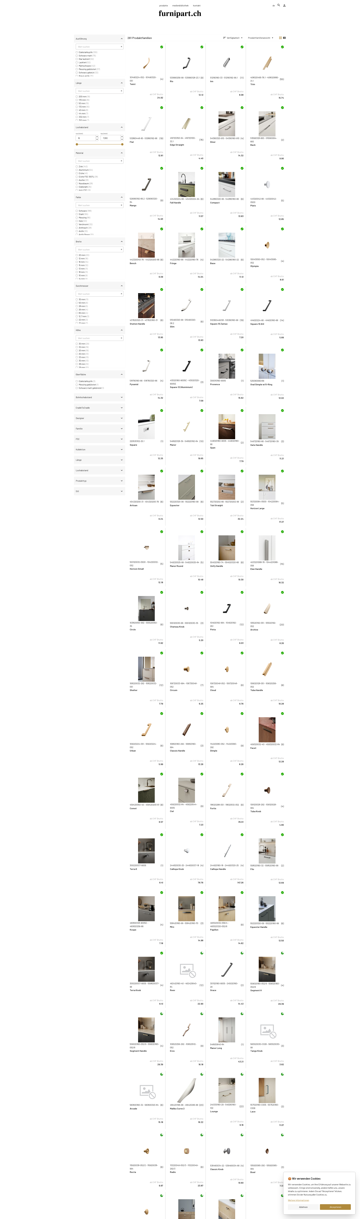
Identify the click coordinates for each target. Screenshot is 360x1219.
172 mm (84, 106)
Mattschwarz (87, 65)
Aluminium (86, 169)
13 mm (83, 268)
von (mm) (79, 133)
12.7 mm (84, 316)
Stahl (83, 214)
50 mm (84, 103)
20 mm (84, 255)
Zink (83, 166)
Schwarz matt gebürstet (91, 388)
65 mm (83, 312)
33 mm (83, 357)
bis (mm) (104, 133)
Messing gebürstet (89, 69)
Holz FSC (85, 190)
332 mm (84, 116)
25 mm (83, 353)
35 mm (83, 360)
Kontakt (197, 5)
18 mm (83, 272)
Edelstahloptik (88, 52)
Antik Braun (86, 234)
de (274, 5)
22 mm (83, 319)
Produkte (163, 5)
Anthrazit (85, 227)
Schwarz (85, 210)
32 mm (83, 323)
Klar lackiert (86, 59)
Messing (84, 217)
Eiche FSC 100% (88, 176)
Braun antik (86, 75)
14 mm (83, 278)
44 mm (83, 113)
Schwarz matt (87, 55)
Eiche (83, 173)
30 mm (83, 299)
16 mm (83, 261)
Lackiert (84, 62)
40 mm (83, 110)
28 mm (83, 306)
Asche (83, 180)
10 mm (83, 275)
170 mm (84, 99)
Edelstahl (85, 186)
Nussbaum (86, 183)
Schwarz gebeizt (88, 72)
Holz (83, 221)
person (284, 5)
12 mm (83, 258)
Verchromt (85, 224)
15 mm (83, 265)
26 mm (83, 309)
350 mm (84, 120)
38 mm (83, 364)
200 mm (84, 96)
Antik (83, 231)
